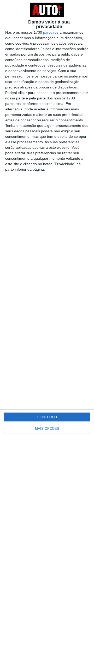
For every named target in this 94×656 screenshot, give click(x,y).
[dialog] (47, 328)
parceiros (50, 32)
